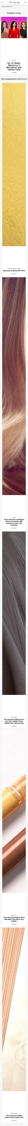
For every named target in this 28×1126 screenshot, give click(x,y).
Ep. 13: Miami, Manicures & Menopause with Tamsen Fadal (14, 66)
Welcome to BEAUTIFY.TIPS (14, 271)
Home (3, 6)
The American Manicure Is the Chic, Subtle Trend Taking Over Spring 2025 (14, 721)
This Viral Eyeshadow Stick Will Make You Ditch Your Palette (14, 919)
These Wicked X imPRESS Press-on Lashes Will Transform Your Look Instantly (14, 522)
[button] (25, 2)
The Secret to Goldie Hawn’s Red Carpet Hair (14, 1116)
